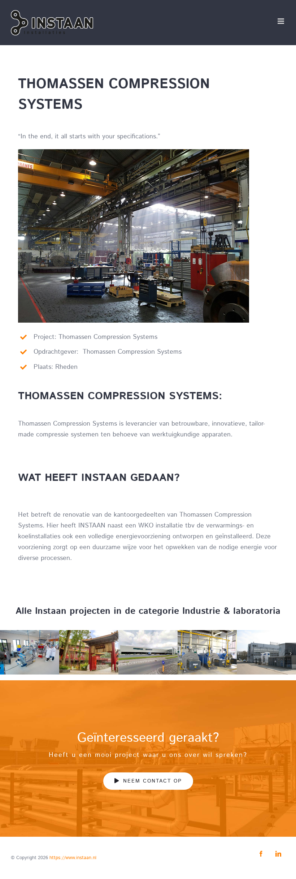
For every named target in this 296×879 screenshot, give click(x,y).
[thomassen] (133, 152)
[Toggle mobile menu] (281, 21)
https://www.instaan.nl (72, 857)
